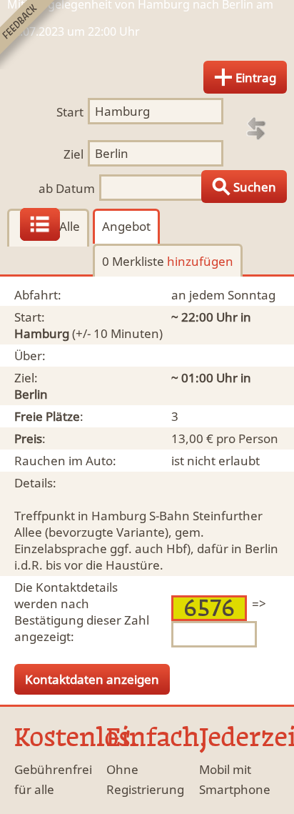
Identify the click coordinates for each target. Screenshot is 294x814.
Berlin (31, 394)
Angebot (126, 226)
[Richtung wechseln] (256, 128)
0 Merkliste (167, 261)
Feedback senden (34, 34)
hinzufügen (200, 261)
